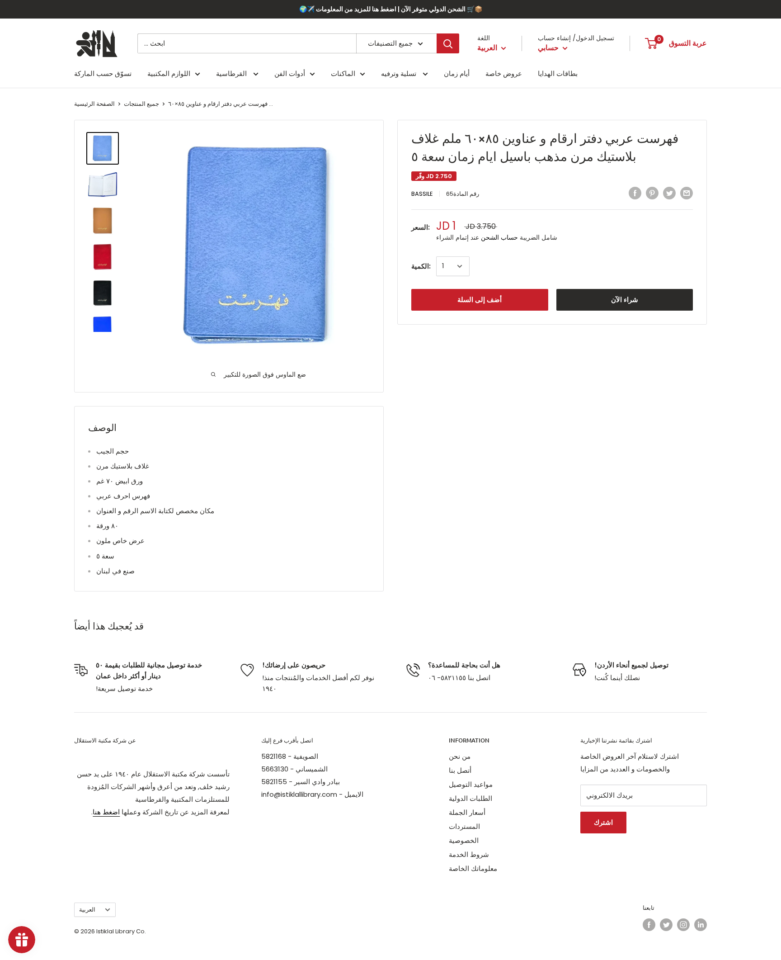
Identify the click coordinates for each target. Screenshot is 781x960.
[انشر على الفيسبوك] (635, 192)
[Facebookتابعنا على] (649, 924)
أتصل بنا (460, 770)
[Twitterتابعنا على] (666, 924)
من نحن (459, 756)
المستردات (464, 826)
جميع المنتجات (141, 103)
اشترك (603, 822)
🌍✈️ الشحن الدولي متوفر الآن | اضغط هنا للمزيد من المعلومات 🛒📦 (390, 9)
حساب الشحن (499, 237)
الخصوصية (464, 840)
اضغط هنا (106, 812)
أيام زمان (457, 73)
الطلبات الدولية (470, 798)
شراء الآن (624, 299)
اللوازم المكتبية (168, 73)
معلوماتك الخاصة (473, 868)
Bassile (422, 193)
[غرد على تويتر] (669, 192)
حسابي (549, 48)
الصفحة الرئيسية (94, 103)
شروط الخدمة (469, 854)
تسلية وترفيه (399, 73)
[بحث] (448, 43)
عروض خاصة (503, 73)
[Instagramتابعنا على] (683, 924)
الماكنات (343, 73)
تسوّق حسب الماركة (103, 73)
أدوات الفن (289, 73)
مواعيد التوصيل (471, 784)
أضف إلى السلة (479, 299)
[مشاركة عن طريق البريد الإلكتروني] (686, 192)
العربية (87, 909)
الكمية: (421, 266)
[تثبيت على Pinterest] (652, 192)
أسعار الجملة (467, 812)
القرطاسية (232, 73)
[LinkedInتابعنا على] (700, 924)
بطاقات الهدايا (558, 73)
